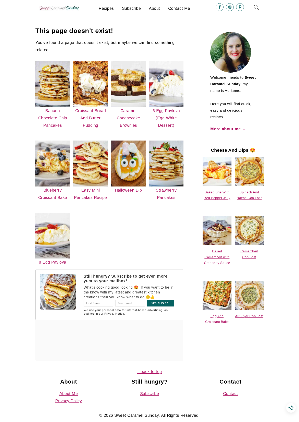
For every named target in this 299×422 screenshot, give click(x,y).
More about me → (228, 129)
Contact (230, 393)
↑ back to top (149, 371)
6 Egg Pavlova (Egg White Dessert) (166, 118)
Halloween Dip (128, 190)
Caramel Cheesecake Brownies (128, 118)
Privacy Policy (68, 401)
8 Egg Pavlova (52, 262)
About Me (68, 393)
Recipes (106, 8)
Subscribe (131, 8)
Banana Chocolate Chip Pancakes (52, 118)
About (154, 8)
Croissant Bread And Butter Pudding (90, 118)
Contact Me (179, 8)
